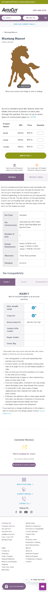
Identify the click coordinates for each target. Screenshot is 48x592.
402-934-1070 (7, 531)
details (12, 177)
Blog (27, 537)
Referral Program (32, 556)
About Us (29, 551)
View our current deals (24, 24)
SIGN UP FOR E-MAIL (24, 484)
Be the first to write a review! (24, 465)
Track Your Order (8, 567)
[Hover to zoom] (24, 66)
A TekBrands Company (34, 559)
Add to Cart (25, 156)
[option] (9, 32)
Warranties (5, 570)
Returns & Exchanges (9, 562)
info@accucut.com (8, 534)
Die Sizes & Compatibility (35, 529)
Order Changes (7, 556)
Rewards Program (32, 553)
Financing (5, 553)
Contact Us (5, 551)
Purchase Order (31, 539)
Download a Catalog (33, 542)
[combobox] (12, 17)
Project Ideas (36, 177)
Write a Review (7, 42)
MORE (33, 117)
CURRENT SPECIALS (24, 494)
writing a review (40, 170)
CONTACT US (24, 504)
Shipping (5, 564)
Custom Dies (30, 534)
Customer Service (8, 526)
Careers (29, 562)
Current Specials (32, 531)
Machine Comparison (33, 526)
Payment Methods (8, 559)
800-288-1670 (39, 10)
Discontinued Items (32, 545)
